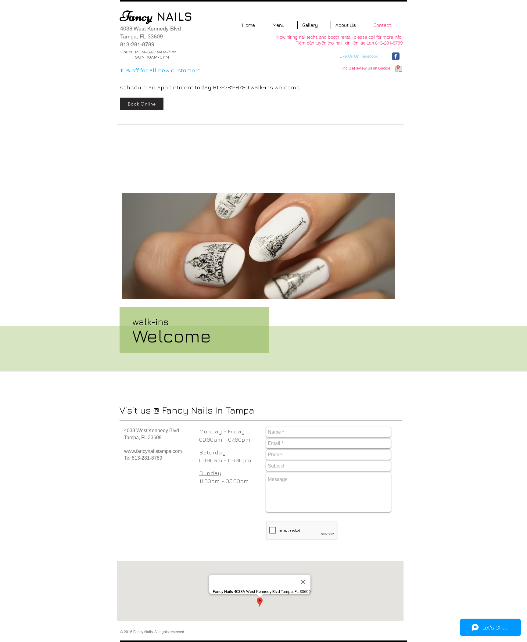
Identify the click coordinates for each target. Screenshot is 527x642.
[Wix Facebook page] (396, 56)
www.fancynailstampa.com (153, 451)
